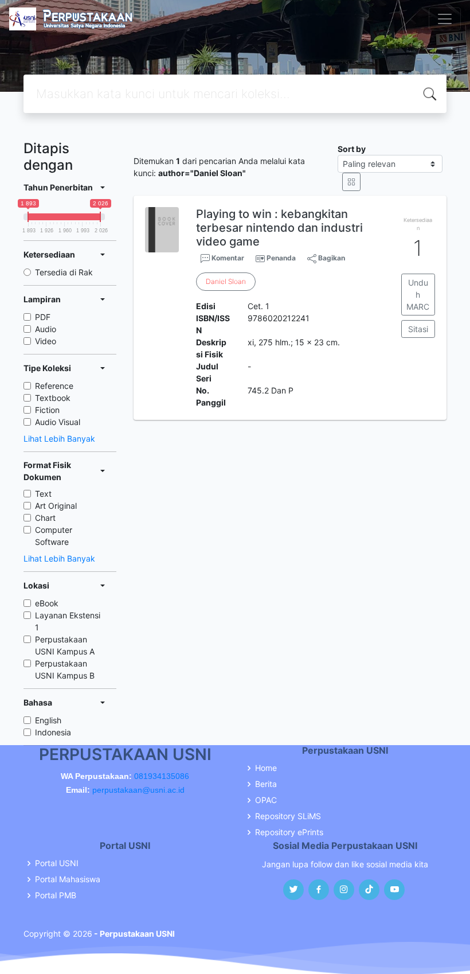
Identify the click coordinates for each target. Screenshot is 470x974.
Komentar (227, 258)
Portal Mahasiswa (67, 879)
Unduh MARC (417, 294)
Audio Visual (57, 422)
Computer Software (53, 536)
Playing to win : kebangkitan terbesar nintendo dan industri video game (279, 227)
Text (43, 493)
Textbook (52, 398)
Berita (266, 784)
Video (45, 341)
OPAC (266, 800)
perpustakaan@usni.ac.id (138, 789)
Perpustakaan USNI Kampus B (65, 669)
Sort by (352, 149)
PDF (42, 317)
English (48, 720)
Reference (54, 386)
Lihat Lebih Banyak (59, 438)
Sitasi (418, 329)
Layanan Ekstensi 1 (67, 621)
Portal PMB (55, 895)
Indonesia (53, 732)
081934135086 (161, 776)
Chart (45, 518)
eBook (46, 603)
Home (266, 768)
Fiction (47, 410)
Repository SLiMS (288, 816)
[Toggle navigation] (445, 18)
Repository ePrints (289, 832)
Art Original (56, 506)
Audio (45, 329)
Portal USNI (57, 863)
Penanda (281, 258)
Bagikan (330, 258)
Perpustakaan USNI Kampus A (65, 645)
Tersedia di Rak (64, 272)
